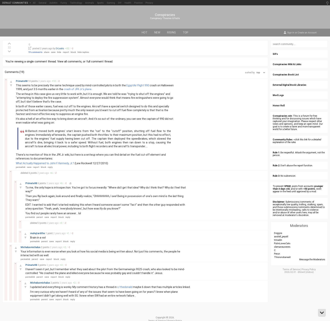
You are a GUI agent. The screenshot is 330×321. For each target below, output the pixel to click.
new (157, 32)
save (53, 52)
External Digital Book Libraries (289, 85)
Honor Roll (279, 105)
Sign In (290, 33)
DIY (119, 3)
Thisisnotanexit (282, 257)
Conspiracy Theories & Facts (165, 18)
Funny (64, 3)
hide (59, 52)
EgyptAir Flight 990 (137, 85)
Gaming (111, 3)
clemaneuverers (282, 247)
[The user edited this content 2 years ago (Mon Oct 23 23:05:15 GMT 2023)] (70, 183)
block (73, 52)
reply (50, 167)
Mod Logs (278, 95)
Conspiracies (165, 15)
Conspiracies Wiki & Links (287, 64)
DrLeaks (60, 48)
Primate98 (22, 81)
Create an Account (307, 33)
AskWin (53, 3)
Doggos (278, 233)
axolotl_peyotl (281, 236)
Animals (89, 3)
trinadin (278, 240)
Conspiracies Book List (286, 74)
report (66, 52)
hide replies (83, 52)
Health (128, 3)
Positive (138, 3)
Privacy (149, 3)
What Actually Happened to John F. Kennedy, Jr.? (45, 163)
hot (144, 32)
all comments (73, 61)
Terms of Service (291, 269)
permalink (20, 167)
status (309, 272)
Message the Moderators (312, 259)
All (34, 3)
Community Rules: (283, 139)
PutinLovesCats (282, 243)
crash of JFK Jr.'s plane (77, 89)
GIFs (275, 54)
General (42, 3)
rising (171, 32)
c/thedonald (124, 287)
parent (39, 217)
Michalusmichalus (31, 247)
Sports (100, 3)
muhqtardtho (38, 233)
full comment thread (99, 61)
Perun (277, 253)
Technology (76, 3)
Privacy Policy (309, 269)
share (46, 52)
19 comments (35, 52)
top (185, 32)
